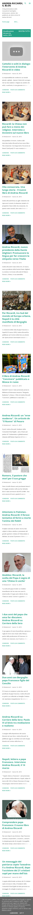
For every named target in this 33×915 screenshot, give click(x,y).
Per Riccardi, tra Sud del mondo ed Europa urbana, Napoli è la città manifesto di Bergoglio (16, 317)
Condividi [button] (5, 90)
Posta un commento (17, 90)
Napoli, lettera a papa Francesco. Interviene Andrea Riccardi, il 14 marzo (14, 763)
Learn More (14, 913)
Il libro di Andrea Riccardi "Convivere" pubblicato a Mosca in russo (16, 378)
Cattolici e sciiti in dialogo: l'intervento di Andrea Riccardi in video (16, 66)
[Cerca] (25, 3)
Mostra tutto (24, 31)
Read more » (6, 92)
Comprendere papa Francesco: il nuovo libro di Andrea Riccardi (15, 825)
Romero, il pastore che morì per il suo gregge (14, 477)
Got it (22, 913)
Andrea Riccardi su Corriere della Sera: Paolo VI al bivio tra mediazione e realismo (16, 721)
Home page (5, 22)
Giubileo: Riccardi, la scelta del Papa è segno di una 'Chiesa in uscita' (16, 577)
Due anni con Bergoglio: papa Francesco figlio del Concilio (15, 680)
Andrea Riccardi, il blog (12, 4)
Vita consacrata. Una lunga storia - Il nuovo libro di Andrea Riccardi (15, 189)
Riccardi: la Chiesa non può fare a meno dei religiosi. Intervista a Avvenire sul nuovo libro (15, 128)
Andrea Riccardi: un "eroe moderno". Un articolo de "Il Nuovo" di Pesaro (16, 418)
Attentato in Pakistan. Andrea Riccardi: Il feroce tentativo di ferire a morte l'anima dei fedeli (16, 516)
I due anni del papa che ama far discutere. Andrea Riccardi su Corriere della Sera (14, 619)
